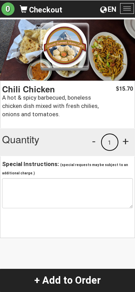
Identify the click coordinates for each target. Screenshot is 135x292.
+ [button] (126, 141)
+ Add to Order (67, 280)
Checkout (44, 10)
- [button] (94, 141)
